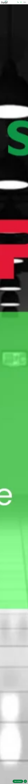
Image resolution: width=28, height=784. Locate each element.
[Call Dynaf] (18, 2)
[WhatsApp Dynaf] (21, 2)
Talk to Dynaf (17, 781)
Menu (24, 2)
